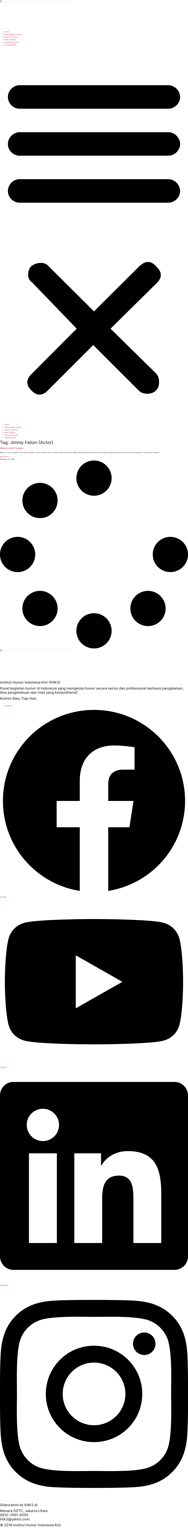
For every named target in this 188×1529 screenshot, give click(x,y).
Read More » (5, 457)
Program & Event (11, 42)
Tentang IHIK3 (10, 45)
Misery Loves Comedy (11, 448)
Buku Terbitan (10, 40)
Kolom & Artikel (10, 37)
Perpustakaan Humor (13, 34)
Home (6, 32)
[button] (94, 234)
